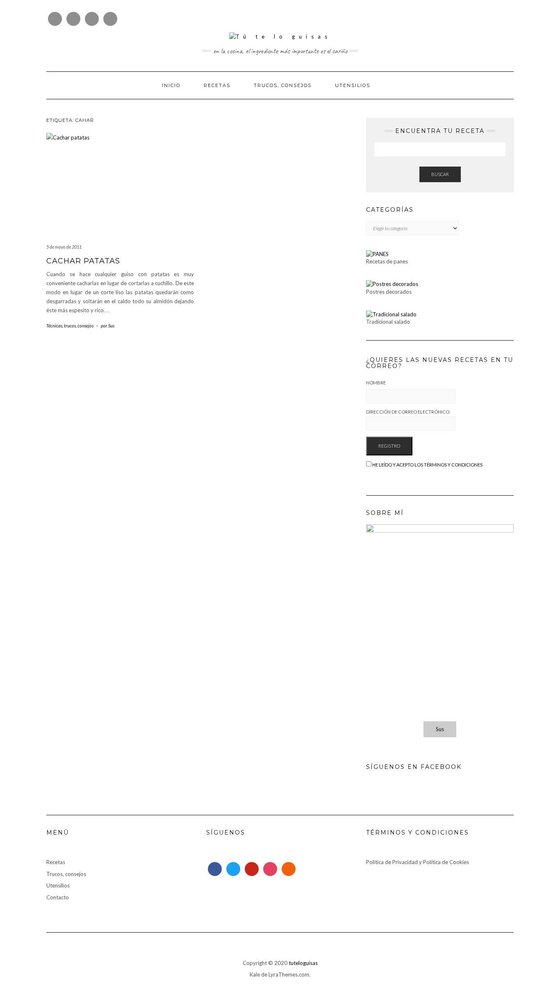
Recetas (217, 85)
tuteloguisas (303, 963)
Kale (255, 974)
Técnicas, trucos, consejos (69, 325)
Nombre (376, 382)
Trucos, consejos (283, 85)
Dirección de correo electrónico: (408, 411)
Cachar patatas (83, 260)
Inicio (171, 85)
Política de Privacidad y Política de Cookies (417, 862)
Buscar (440, 174)
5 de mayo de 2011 (64, 246)
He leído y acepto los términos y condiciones (427, 464)
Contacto (57, 897)
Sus (440, 729)
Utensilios (352, 85)
